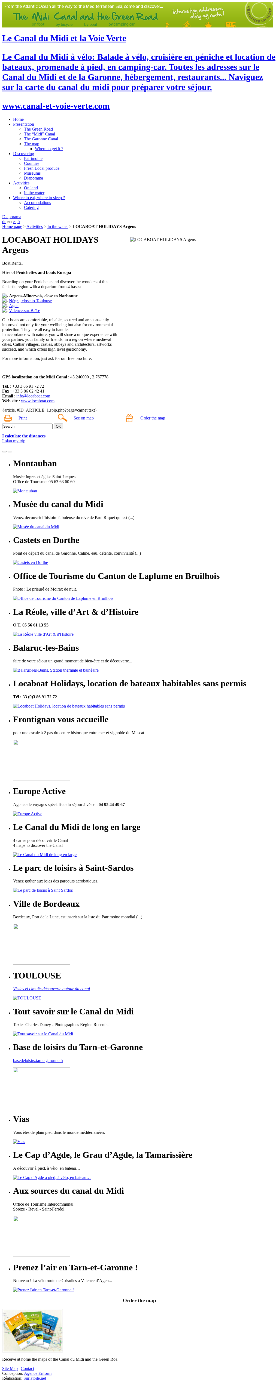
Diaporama (33, 178)
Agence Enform (37, 1373)
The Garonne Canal (41, 139)
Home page (12, 226)
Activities (21, 183)
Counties (31, 163)
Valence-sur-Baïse (24, 310)
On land (31, 188)
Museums (32, 173)
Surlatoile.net (34, 1378)
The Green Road (38, 129)
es (14, 221)
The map (31, 143)
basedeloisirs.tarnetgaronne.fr (38, 1060)
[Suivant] (10, 451)
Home (18, 119)
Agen (14, 305)
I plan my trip (13, 441)
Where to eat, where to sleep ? (39, 197)
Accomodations (37, 202)
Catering (31, 207)
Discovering (23, 153)
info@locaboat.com (33, 396)
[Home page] (137, 26)
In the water (34, 192)
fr (18, 221)
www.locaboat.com (37, 401)
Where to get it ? (49, 148)
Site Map (10, 1368)
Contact (27, 1368)
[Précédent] (4, 451)
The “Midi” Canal (39, 134)
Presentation (23, 124)
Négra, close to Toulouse (30, 300)
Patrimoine (33, 158)
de (4, 221)
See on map (84, 418)
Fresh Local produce (41, 168)
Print (23, 418)
